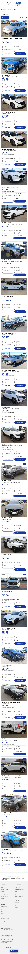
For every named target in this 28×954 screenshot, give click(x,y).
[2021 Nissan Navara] (14, 729)
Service (16, 886)
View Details (7, 53)
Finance (2, 913)
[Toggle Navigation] (26, 9)
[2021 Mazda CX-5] (14, 802)
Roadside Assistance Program (19, 897)
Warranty (16, 894)
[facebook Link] (2, 921)
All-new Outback (4, 893)
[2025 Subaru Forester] (14, 139)
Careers (16, 907)
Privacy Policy (17, 912)
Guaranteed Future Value (6, 918)
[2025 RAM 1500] (14, 213)
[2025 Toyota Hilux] (14, 397)
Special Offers (4, 906)
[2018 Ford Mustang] (14, 286)
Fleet (2, 911)
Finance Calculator (5, 915)
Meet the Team (18, 904)
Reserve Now (20, 53)
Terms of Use (17, 913)
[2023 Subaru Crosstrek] (14, 618)
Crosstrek (3, 886)
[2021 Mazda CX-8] (14, 508)
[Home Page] (14, 4)
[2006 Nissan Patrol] (14, 544)
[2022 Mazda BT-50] (14, 581)
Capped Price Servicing (19, 889)
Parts (16, 891)
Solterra (2, 887)
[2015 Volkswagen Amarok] (14, 360)
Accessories (17, 893)
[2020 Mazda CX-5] (14, 176)
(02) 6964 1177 (6, 942)
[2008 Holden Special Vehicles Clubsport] (14, 28)
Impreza (2, 898)
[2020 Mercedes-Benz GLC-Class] (14, 692)
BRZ (2, 900)
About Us (16, 905)
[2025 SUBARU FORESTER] (14, 102)
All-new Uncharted (4, 896)
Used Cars (3, 909)
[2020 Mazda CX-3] (14, 655)
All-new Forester (4, 889)
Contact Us (17, 902)
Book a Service (18, 887)
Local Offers (3, 908)
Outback (3, 891)
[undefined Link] (4, 921)
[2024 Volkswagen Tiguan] (14, 323)
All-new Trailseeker (5, 894)
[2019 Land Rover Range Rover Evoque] (14, 766)
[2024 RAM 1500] (14, 65)
